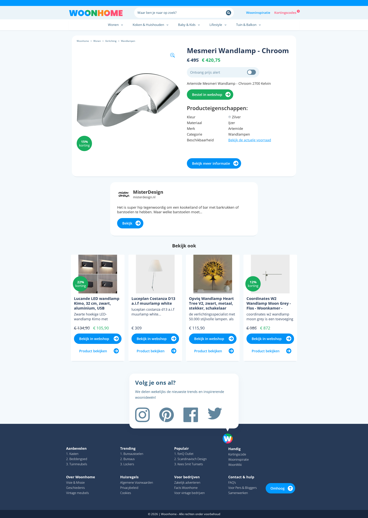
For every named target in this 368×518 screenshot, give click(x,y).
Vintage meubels (77, 493)
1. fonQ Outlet (183, 454)
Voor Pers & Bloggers (242, 488)
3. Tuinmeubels (76, 464)
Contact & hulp (241, 477)
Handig (234, 448)
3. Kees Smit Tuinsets (188, 464)
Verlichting (111, 41)
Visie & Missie (75, 482)
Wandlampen (128, 41)
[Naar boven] (229, 432)
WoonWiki (235, 465)
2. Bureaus (127, 459)
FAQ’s (232, 482)
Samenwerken (238, 493)
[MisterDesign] (124, 194)
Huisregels (129, 477)
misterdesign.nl (144, 197)
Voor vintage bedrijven (189, 493)
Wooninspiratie (258, 12)
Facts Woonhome (186, 488)
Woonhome (83, 41)
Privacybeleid (129, 488)
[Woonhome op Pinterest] (166, 415)
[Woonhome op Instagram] (142, 415)
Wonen (97, 41)
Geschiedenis (75, 488)
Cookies (125, 493)
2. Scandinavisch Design (190, 459)
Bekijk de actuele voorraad (249, 140)
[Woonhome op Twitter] (215, 415)
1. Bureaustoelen (131, 454)
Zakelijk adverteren (187, 482)
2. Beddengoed (76, 459)
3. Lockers (127, 464)
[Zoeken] (228, 12)
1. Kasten (72, 454)
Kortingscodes (285, 12)
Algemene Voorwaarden (136, 482)
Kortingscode (237, 454)
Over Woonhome (80, 477)
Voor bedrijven (187, 477)
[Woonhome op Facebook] (190, 415)
